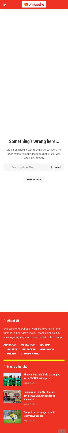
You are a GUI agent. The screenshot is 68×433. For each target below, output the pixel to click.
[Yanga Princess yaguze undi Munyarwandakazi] (12, 416)
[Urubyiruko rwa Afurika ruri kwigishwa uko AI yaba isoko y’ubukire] (12, 396)
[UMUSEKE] (34, 4)
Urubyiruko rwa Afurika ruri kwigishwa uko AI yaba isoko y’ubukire (39, 396)
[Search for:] (30, 167)
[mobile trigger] (6, 4)
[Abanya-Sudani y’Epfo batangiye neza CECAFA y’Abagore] (12, 379)
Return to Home (34, 179)
